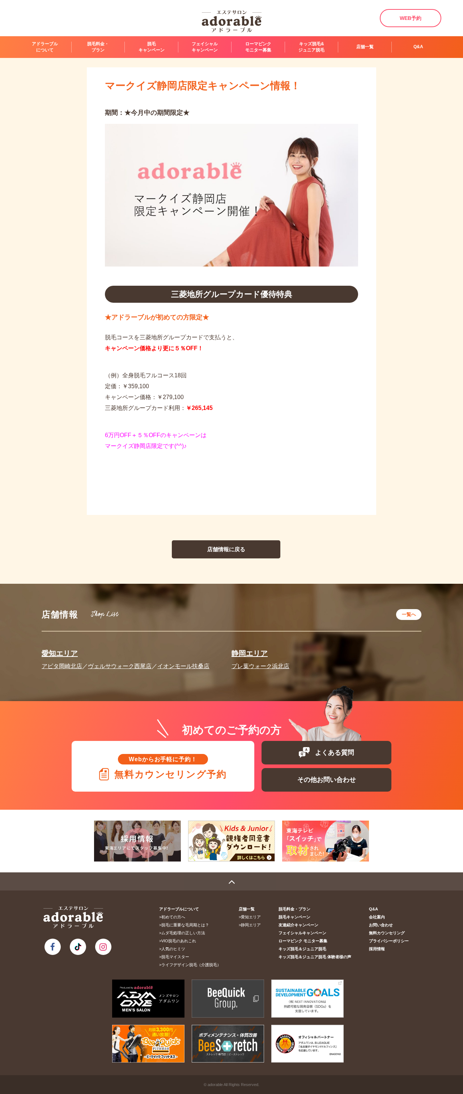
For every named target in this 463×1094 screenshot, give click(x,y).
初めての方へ (173, 917)
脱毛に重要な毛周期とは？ (185, 925)
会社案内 (377, 917)
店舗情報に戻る (226, 549)
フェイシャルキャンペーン (205, 47)
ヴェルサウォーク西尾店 (120, 666)
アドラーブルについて (179, 909)
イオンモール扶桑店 (183, 666)
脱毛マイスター (175, 957)
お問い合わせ (381, 925)
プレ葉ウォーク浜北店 (260, 666)
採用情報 (377, 949)
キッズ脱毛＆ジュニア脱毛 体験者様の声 (315, 957)
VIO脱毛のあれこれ (178, 941)
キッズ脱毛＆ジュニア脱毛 (302, 949)
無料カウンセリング (387, 933)
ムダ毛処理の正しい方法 (183, 933)
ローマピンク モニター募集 (258, 47)
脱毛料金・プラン (98, 47)
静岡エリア (250, 653)
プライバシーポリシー (389, 941)
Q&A (418, 46)
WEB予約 (410, 18)
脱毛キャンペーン (294, 917)
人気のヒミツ (173, 949)
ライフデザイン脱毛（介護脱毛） (191, 965)
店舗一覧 (247, 909)
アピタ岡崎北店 (62, 666)
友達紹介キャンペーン (298, 925)
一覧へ (409, 614)
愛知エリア (60, 653)
